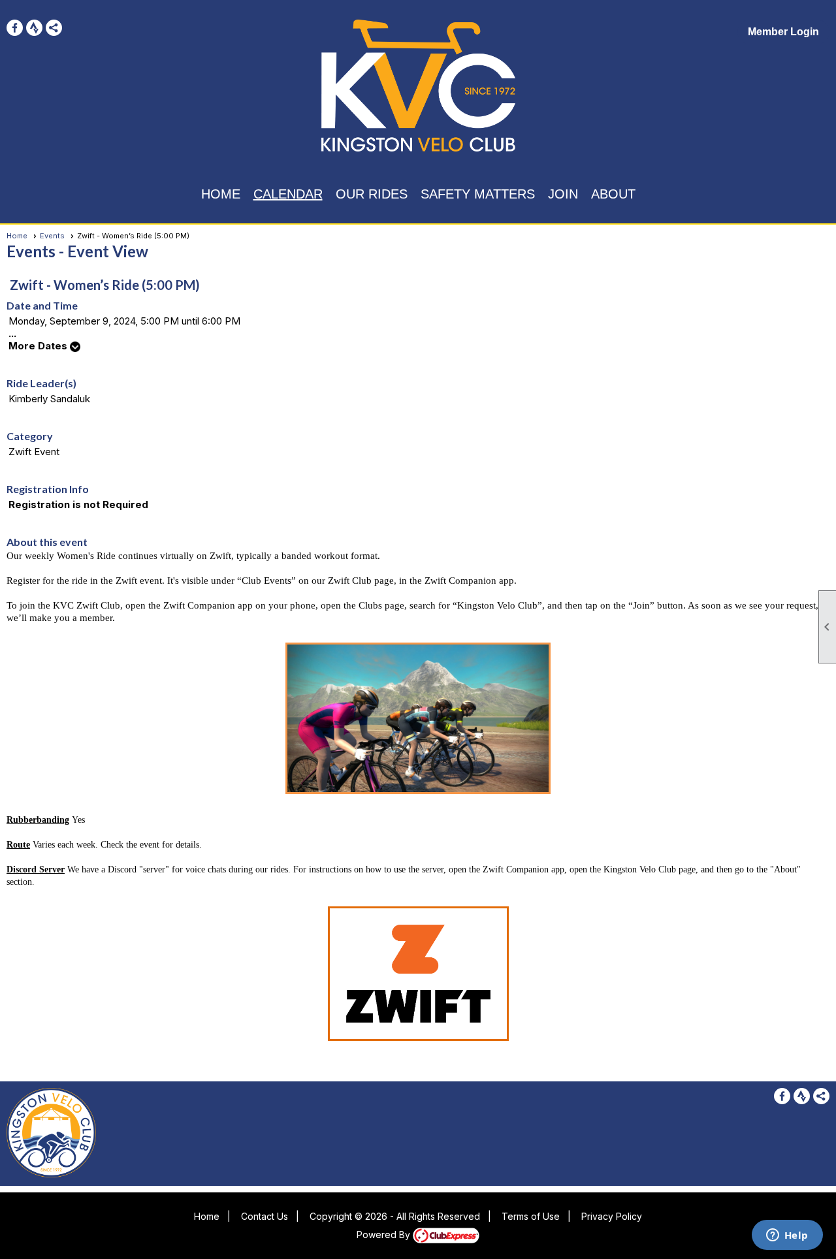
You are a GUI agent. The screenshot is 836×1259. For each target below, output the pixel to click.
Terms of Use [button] (531, 1216)
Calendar (288, 194)
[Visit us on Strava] (34, 28)
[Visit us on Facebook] (15, 28)
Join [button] (563, 194)
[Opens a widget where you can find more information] (787, 1236)
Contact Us (264, 1216)
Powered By (385, 1234)
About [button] (613, 194)
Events (52, 235)
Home (220, 194)
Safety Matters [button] (478, 194)
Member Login (783, 31)
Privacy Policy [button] (611, 1216)
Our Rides (372, 194)
